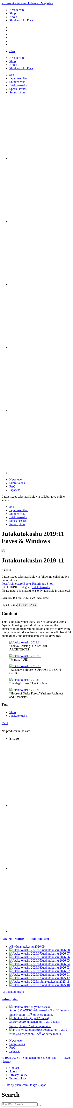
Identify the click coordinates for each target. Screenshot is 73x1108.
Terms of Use (17, 1078)
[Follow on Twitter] (40, 221)
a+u (11, 75)
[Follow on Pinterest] (40, 347)
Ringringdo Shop (42, 583)
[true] (39, 1105)
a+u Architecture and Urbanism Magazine (27, 3)
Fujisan (23, 605)
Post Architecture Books (16, 583)
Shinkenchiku (17, 82)
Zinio (33, 605)
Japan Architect (18, 78)
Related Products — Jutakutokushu (25, 938)
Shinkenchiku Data (21, 20)
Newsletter (16, 479)
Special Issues (17, 89)
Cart (5, 723)
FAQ (12, 486)
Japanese (14, 490)
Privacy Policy (18, 1074)
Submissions (17, 483)
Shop (12, 13)
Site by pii (25, 1085)
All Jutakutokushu (13, 991)
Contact (14, 1067)
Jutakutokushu (18, 85)
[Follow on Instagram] (40, 158)
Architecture (17, 9)
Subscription (17, 92)
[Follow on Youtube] (40, 284)
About (13, 16)
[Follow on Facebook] (40, 410)
